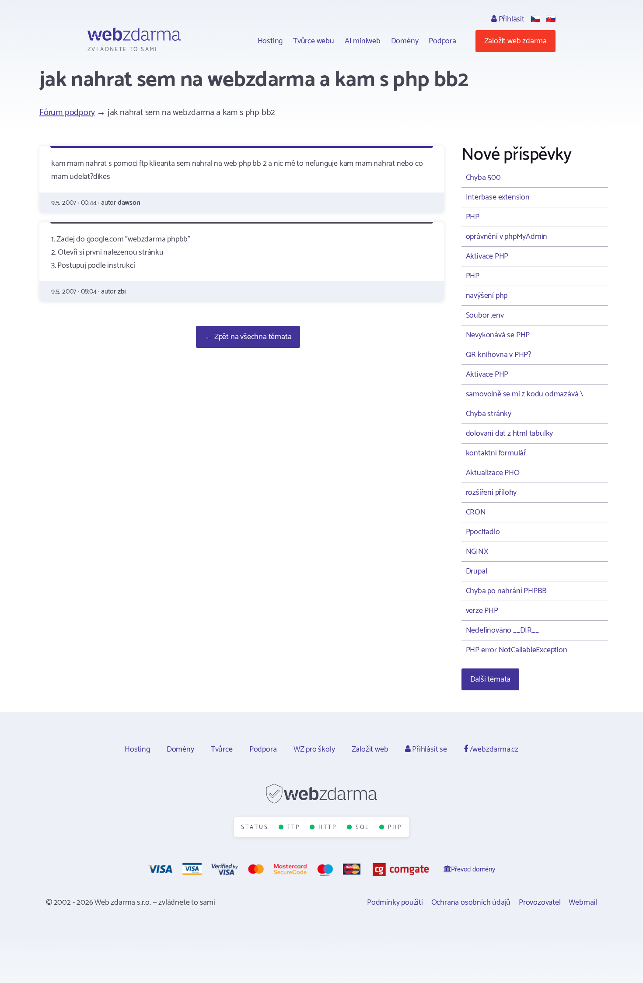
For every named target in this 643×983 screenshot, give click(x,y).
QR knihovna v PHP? (498, 354)
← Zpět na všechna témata (248, 336)
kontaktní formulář (496, 453)
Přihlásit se (428, 749)
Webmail (583, 902)
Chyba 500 (483, 177)
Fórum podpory (66, 112)
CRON (476, 512)
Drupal (476, 571)
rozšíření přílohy (491, 492)
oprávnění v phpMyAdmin (507, 236)
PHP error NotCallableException (516, 650)
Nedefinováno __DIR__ (502, 630)
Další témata (490, 679)
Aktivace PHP (487, 256)
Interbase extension (498, 197)
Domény (405, 41)
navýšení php (487, 295)
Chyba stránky (488, 413)
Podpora (442, 41)
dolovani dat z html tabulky (509, 433)
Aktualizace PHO (493, 472)
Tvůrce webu (313, 41)
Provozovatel (540, 902)
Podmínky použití (395, 902)
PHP (472, 217)
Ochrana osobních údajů (471, 902)
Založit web (370, 749)
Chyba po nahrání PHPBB (506, 591)
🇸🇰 (551, 19)
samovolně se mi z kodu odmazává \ (524, 394)
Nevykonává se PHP (498, 335)
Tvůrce (222, 749)
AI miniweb (363, 41)
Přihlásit (510, 19)
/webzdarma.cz (493, 749)
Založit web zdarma (515, 41)
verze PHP (482, 610)
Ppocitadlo (483, 532)
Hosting (270, 41)
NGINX (477, 551)
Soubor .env (485, 315)
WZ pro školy (314, 749)
